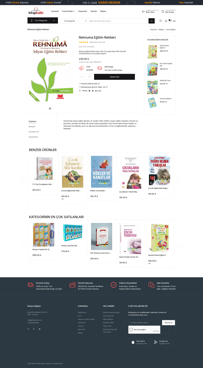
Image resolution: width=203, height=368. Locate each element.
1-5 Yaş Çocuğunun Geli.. (42, 184)
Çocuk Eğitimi (171, 29)
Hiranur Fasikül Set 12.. (41, 249)
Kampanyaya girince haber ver (93, 87)
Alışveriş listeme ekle (89, 84)
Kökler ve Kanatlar (97, 191)
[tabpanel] (51, 68)
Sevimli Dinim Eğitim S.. (157, 255)
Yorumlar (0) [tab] (34, 132)
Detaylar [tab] (32, 126)
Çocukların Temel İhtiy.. (128, 192)
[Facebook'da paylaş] (89, 90)
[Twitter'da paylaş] (92, 90)
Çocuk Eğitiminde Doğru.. (158, 188)
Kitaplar (161, 29)
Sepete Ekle (114, 77)
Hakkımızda (82, 312)
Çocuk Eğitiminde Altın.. (70, 191)
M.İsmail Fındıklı (108, 322)
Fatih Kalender (108, 319)
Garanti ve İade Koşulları (86, 319)
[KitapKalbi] (35, 11)
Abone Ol (168, 323)
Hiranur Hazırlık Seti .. (69, 246)
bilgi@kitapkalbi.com (34, 320)
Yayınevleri (82, 11)
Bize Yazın (81, 329)
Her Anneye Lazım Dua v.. (100, 253)
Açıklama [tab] (32, 121)
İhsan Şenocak (108, 316)
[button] (166, 21)
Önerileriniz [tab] (33, 137)
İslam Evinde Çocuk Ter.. (129, 257)
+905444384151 (33, 323)
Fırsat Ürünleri (67, 11)
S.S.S (79, 316)
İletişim (103, 11)
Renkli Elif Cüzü (165, 80)
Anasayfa (55, 11)
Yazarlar (93, 11)
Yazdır (99, 91)
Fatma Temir (107, 326)
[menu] (74, 21)
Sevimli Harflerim (165, 98)
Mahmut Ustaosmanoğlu (111, 312)
